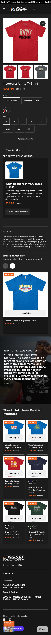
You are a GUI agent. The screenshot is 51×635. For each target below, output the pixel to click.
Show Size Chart (13, 150)
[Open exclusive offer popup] (9, 626)
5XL (30, 129)
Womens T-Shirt (31, 100)
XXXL (8, 129)
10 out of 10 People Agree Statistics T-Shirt (36, 535)
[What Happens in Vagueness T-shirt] (25, 188)
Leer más (14, 199)
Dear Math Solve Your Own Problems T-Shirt (36, 490)
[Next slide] (12, 266)
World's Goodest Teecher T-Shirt (35, 446)
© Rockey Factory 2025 (12, 565)
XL (32, 121)
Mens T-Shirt (11, 100)
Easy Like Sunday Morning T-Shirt (12, 482)
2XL (42, 121)
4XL (19, 129)
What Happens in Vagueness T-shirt (20, 321)
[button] (4, 9)
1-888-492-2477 (16, 585)
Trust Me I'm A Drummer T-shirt (12, 533)
